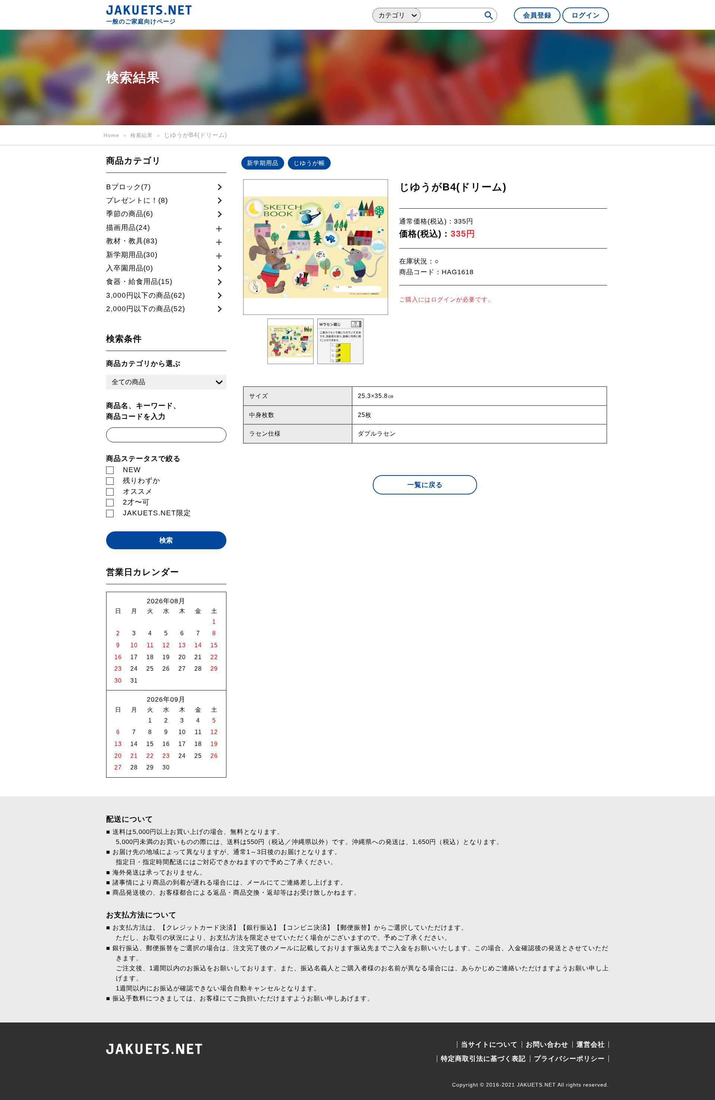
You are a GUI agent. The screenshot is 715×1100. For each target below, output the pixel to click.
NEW (132, 469)
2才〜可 (136, 502)
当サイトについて (489, 1044)
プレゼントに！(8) (137, 200)
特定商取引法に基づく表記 (483, 1058)
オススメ (138, 491)
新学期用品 (263, 163)
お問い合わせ (547, 1044)
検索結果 (141, 135)
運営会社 (590, 1044)
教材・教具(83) (132, 241)
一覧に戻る (425, 485)
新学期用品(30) (132, 255)
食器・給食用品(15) (139, 281)
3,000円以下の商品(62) (145, 295)
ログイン (586, 15)
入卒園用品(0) (129, 268)
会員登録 (537, 15)
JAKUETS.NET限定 (157, 512)
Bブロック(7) (128, 187)
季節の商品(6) (129, 214)
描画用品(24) (128, 227)
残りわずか (141, 480)
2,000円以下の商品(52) (145, 309)
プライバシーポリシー (569, 1058)
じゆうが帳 (309, 163)
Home (111, 135)
